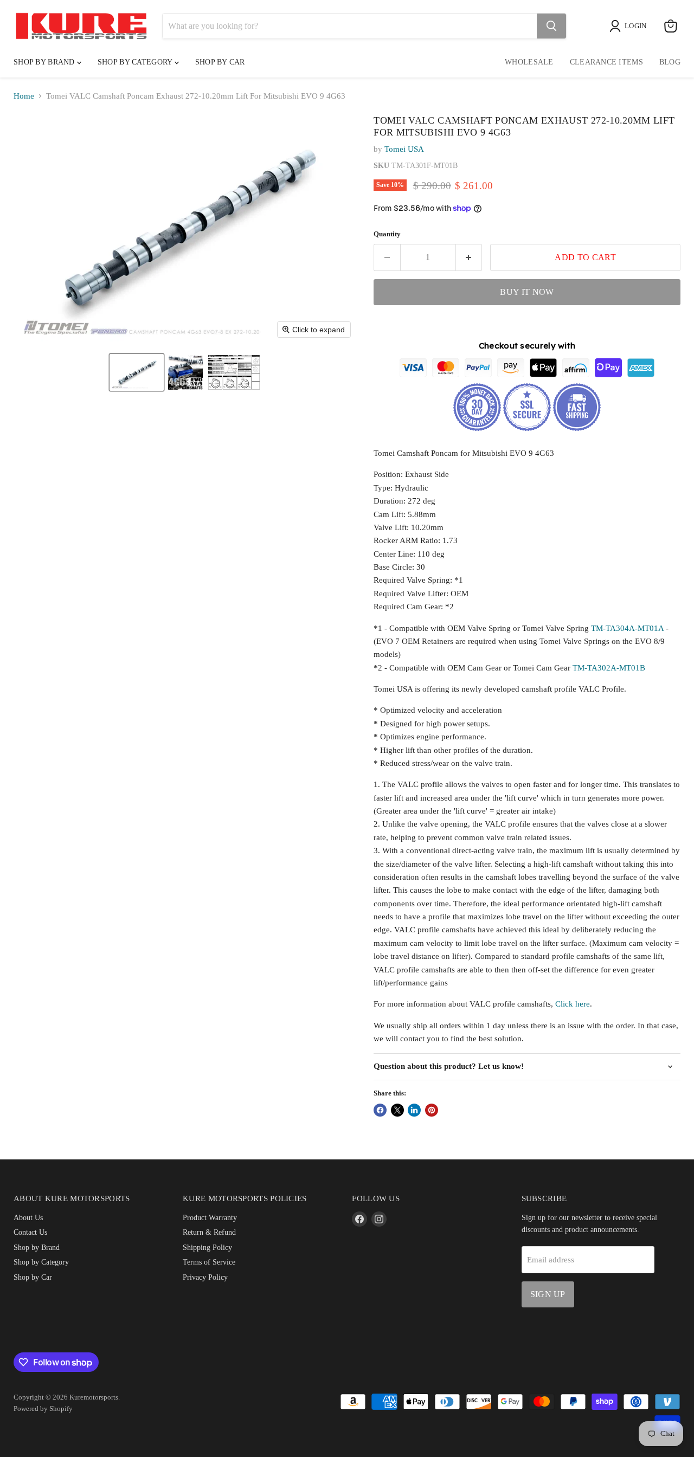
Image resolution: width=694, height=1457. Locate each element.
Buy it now (527, 291)
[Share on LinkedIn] (414, 1110)
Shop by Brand (45, 62)
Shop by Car (33, 1277)
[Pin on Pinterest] (431, 1110)
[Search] (551, 26)
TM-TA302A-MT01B (609, 667)
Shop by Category (136, 62)
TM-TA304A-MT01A (627, 628)
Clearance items (606, 62)
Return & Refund (209, 1232)
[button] (137, 372)
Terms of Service (209, 1262)
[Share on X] (397, 1110)
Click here (572, 1004)
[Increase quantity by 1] (469, 257)
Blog (669, 62)
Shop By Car (220, 62)
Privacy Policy (205, 1277)
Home (24, 96)
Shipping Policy (207, 1247)
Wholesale (529, 62)
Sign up (548, 1294)
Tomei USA (404, 149)
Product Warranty (210, 1217)
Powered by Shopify (43, 1408)
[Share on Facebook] (380, 1110)
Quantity (387, 234)
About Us (28, 1217)
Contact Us (30, 1232)
